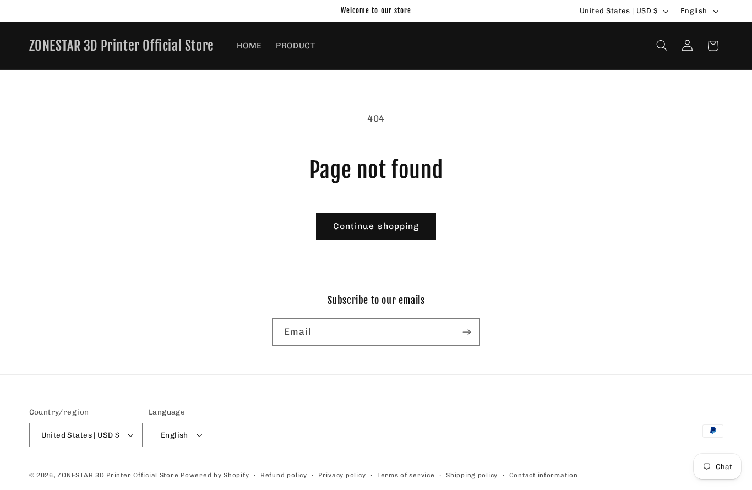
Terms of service (406, 475)
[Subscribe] (466, 331)
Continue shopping (376, 226)
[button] (661, 45)
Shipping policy (472, 475)
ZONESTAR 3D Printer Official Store (119, 475)
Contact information (543, 475)
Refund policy (283, 475)
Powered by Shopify (215, 475)
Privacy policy (342, 475)
